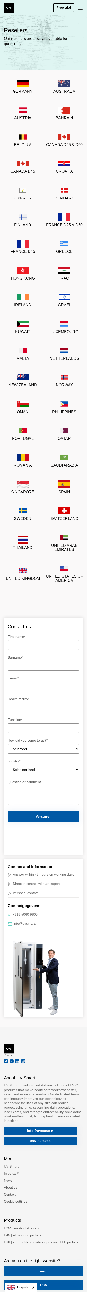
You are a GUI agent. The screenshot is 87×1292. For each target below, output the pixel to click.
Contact (10, 1194)
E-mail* (13, 678)
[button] (80, 7)
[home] (9, 8)
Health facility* (18, 699)
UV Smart (11, 1166)
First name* (16, 636)
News (8, 1180)
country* (14, 761)
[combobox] (21, 1287)
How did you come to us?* (28, 740)
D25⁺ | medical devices (21, 1228)
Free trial (64, 7)
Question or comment (24, 782)
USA (43, 1285)
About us (10, 1187)
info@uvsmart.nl (40, 1131)
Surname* (15, 657)
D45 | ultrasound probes (22, 1235)
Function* (15, 719)
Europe (44, 1271)
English (22, 1287)
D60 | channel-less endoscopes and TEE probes (41, 1242)
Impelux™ (11, 1173)
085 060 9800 (40, 1141)
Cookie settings (15, 1201)
